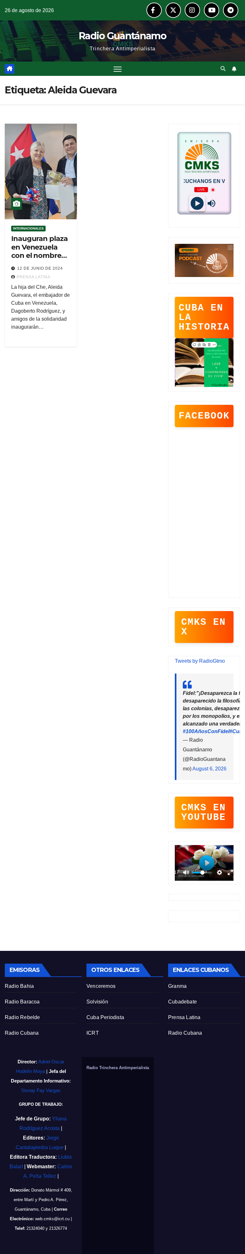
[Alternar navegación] (117, 69)
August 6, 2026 (209, 768)
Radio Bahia (19, 986)
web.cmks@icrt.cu (52, 1218)
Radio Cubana (22, 1033)
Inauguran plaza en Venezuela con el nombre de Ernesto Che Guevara (39, 255)
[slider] (202, 873)
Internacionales (28, 228)
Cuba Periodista (105, 1017)
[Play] (197, 203)
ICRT (92, 1033)
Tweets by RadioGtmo (200, 661)
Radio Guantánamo (122, 36)
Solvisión (97, 1001)
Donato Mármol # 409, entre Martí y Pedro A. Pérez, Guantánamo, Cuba (43, 1200)
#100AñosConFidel (206, 731)
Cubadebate (182, 1001)
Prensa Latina (184, 1017)
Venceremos (100, 986)
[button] (223, 68)
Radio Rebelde (22, 1017)
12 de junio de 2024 (40, 268)
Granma (177, 986)
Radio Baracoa (22, 1001)
